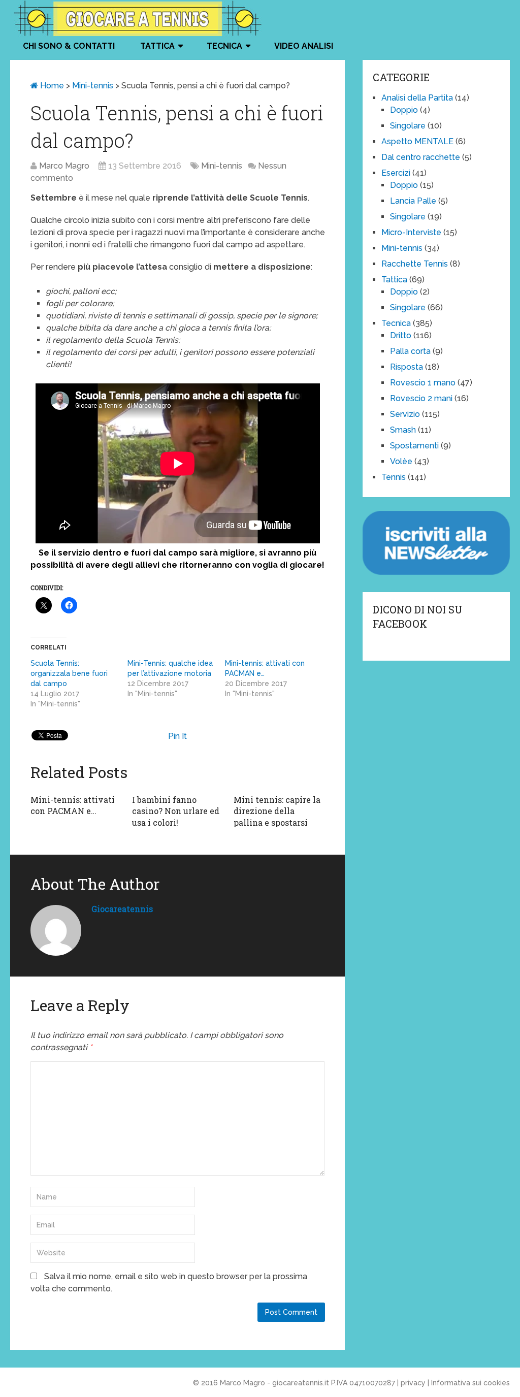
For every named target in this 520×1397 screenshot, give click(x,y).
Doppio (404, 110)
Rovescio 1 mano (423, 382)
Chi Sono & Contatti (69, 46)
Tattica (157, 46)
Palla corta (410, 351)
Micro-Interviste (411, 232)
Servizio (405, 414)
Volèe (401, 461)
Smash (403, 430)
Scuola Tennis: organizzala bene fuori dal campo (69, 673)
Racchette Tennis (414, 264)
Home (51, 85)
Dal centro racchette (420, 157)
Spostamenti (414, 445)
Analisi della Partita (417, 98)
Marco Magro (64, 166)
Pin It (177, 736)
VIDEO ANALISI (303, 46)
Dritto (400, 335)
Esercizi (395, 173)
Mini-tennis (92, 85)
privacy (413, 1383)
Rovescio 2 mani (421, 398)
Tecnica (224, 46)
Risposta (406, 367)
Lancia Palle (413, 201)
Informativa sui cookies (470, 1383)
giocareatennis (122, 908)
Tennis (393, 477)
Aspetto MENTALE (417, 141)
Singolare (408, 126)
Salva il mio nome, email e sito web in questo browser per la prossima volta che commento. (168, 1282)
